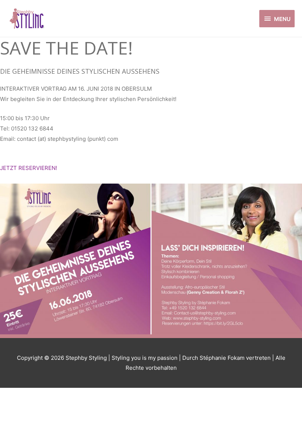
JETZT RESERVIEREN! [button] (28, 167)
